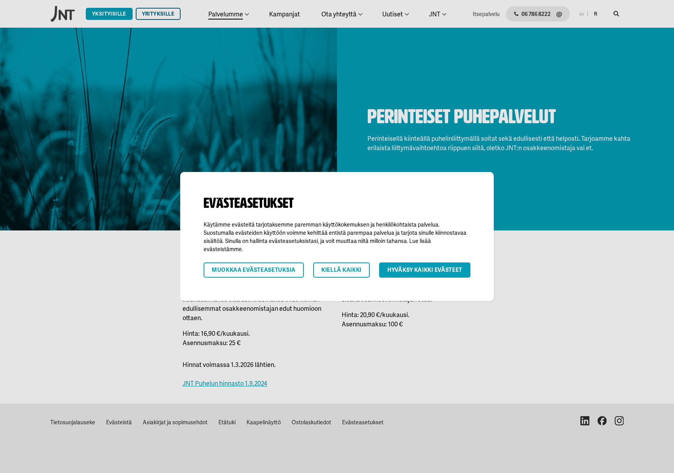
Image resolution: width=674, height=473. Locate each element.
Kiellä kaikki (341, 269)
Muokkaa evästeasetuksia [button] (254, 269)
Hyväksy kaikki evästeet (424, 269)
